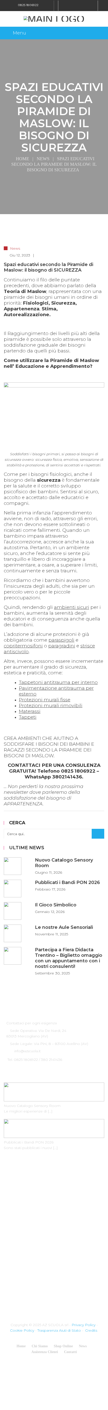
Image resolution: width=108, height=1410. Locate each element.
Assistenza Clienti (44, 1352)
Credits (91, 1330)
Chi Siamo (40, 1346)
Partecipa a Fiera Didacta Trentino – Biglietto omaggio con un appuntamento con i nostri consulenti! (68, 958)
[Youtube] (84, 5)
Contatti (70, 1352)
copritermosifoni (23, 646)
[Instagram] (91, 5)
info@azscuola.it (27, 1051)
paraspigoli (61, 640)
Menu (19, 33)
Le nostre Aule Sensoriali (64, 927)
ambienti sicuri (71, 607)
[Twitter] (71, 5)
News (43, 158)
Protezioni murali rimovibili (50, 705)
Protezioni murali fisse (44, 700)
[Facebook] (65, 5)
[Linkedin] (78, 5)
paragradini (61, 646)
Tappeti (27, 717)
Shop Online (63, 1346)
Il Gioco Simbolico (55, 905)
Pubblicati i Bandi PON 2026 (67, 882)
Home (22, 158)
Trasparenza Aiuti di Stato (59, 1330)
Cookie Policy (22, 1330)
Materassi (29, 711)
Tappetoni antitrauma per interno (58, 682)
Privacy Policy (83, 1325)
